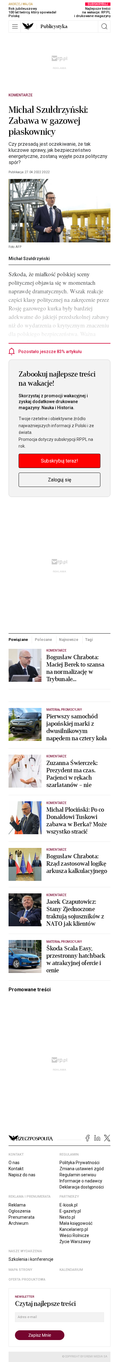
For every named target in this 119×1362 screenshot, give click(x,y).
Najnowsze (68, 639)
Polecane (43, 639)
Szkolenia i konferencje (31, 1259)
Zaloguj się (59, 480)
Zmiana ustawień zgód (82, 1168)
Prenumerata (21, 1217)
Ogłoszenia (20, 1211)
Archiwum (18, 1223)
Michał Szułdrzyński (29, 258)
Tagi (89, 639)
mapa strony (20, 1270)
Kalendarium (71, 1270)
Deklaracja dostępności (82, 1187)
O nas (14, 1162)
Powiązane (18, 639)
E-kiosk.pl (69, 1205)
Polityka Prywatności (79, 1162)
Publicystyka (54, 26)
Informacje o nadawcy (81, 1180)
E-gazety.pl (70, 1211)
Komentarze (21, 95)
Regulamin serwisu (78, 1174)
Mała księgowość (76, 1223)
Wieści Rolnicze (74, 1235)
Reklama (17, 1205)
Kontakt (16, 1168)
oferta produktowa (27, 1280)
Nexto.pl (67, 1217)
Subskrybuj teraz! (59, 461)
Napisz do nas (22, 1174)
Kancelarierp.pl (74, 1229)
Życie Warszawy (75, 1241)
